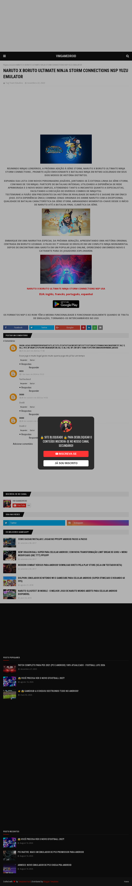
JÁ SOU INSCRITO (66, 463)
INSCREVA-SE (67, 453)
